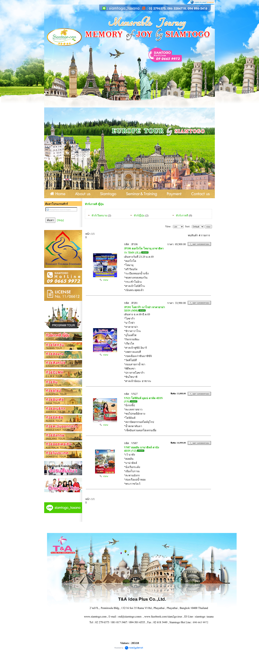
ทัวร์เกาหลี (182, 215)
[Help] (60, 220)
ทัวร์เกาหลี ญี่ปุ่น (94, 204)
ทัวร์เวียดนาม (99, 215)
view (105, 280)
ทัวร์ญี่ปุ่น (139, 215)
